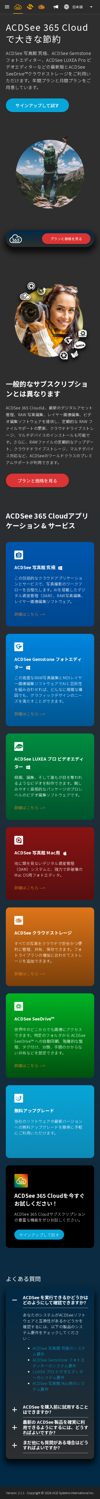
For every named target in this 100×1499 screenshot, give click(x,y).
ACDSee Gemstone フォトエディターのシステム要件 (59, 1363)
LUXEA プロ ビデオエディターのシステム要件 (58, 1374)
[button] (50, 1300)
